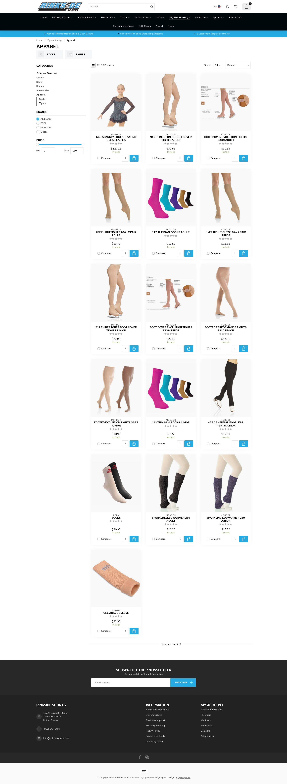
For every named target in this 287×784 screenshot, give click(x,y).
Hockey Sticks (85, 17)
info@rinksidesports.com (56, 738)
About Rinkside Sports (158, 709)
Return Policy (153, 730)
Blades (40, 86)
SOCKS (116, 517)
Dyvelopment (184, 777)
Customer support (155, 720)
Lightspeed (149, 777)
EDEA (44, 123)
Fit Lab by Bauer (154, 741)
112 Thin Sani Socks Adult (171, 232)
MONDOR (46, 127)
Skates (40, 77)
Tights (42, 103)
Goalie (124, 17)
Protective (107, 17)
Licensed (200, 17)
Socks (42, 99)
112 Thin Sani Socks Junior (171, 422)
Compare (106, 158)
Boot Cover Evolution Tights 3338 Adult (225, 139)
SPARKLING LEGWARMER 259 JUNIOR (225, 519)
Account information (211, 709)
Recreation (235, 17)
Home (44, 17)
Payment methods (155, 736)
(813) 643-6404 (51, 728)
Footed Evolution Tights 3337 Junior (116, 424)
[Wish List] (235, 6)
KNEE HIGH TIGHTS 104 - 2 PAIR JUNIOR (226, 234)
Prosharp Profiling (155, 725)
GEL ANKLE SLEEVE (116, 612)
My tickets (206, 720)
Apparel (217, 17)
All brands (46, 119)
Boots (39, 82)
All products (207, 736)
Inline (159, 17)
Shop (171, 26)
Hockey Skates (61, 17)
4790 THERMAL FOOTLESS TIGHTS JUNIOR (225, 424)
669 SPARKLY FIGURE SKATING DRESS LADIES (116, 139)
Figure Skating (178, 17)
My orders (206, 715)
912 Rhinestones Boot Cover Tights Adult (171, 139)
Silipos (44, 132)
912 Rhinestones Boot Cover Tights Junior (116, 329)
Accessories (142, 17)
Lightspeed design (165, 777)
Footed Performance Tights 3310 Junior (226, 329)
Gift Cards (145, 26)
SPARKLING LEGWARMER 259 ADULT (171, 519)
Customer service (123, 26)
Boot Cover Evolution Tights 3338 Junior (170, 329)
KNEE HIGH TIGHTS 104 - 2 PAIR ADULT (116, 234)
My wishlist (207, 725)
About (159, 26)
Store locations (154, 715)
